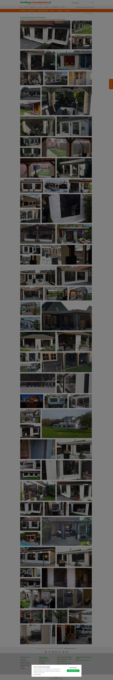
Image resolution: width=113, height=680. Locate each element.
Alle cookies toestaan (73, 670)
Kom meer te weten (37, 674)
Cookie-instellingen (73, 667)
